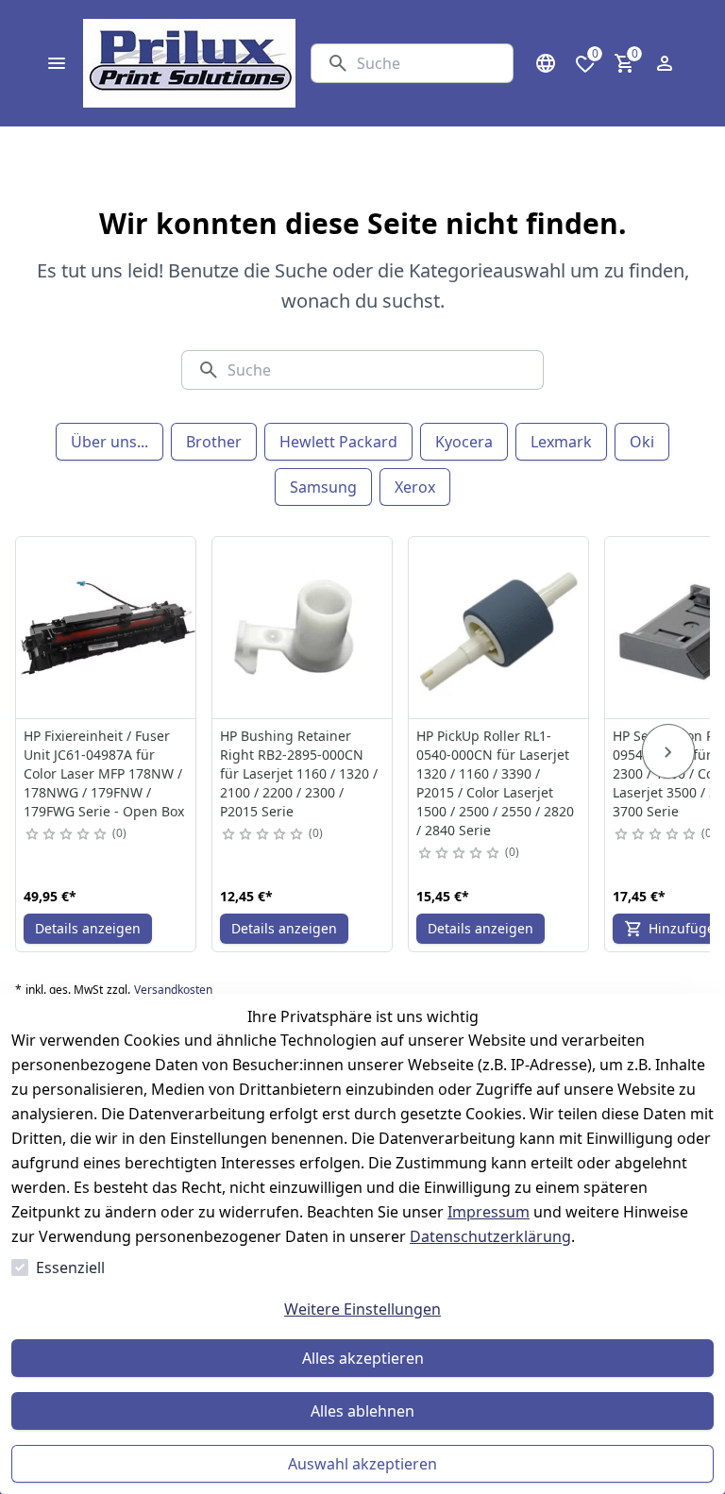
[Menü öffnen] (57, 63)
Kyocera (464, 441)
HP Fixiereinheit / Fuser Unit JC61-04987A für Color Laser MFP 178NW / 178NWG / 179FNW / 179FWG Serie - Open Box (104, 773)
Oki (642, 441)
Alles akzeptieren (363, 1358)
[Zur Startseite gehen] (189, 63)
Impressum (488, 1211)
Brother (214, 441)
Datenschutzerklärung (490, 1236)
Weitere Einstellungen (362, 1309)
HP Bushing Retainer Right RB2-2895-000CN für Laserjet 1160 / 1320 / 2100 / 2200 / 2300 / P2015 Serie (299, 773)
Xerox (415, 487)
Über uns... (109, 441)
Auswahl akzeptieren (362, 1463)
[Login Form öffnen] (664, 63)
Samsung (323, 487)
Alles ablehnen (362, 1411)
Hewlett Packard (338, 441)
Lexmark (561, 441)
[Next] (668, 751)
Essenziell (70, 1267)
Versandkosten (173, 990)
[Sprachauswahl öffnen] (546, 63)
